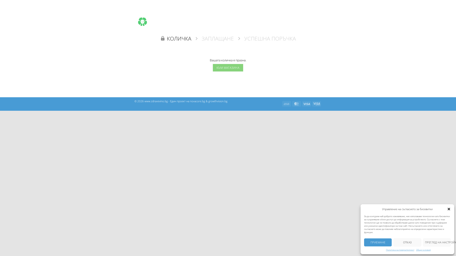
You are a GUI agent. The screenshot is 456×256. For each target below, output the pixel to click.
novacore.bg (197, 101)
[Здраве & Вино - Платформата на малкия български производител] (142, 22)
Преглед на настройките (438, 242)
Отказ (407, 242)
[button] (449, 209)
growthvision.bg (217, 101)
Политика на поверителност (400, 249)
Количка (179, 38)
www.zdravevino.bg (156, 101)
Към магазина (228, 68)
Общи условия (423, 249)
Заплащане (218, 38)
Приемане (377, 242)
